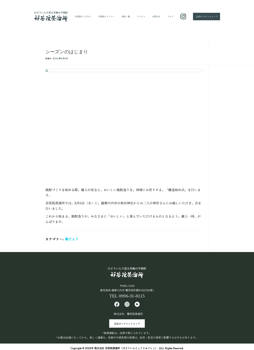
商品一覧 (126, 16)
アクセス (141, 16)
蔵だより (72, 238)
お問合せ (156, 16)
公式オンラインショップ (127, 323)
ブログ (170, 16)
